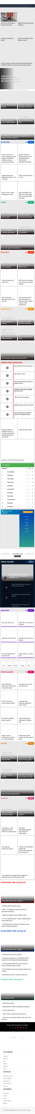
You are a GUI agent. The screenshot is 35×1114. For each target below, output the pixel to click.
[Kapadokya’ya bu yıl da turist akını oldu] (26, 710)
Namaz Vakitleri (7, 1111)
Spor (4, 1093)
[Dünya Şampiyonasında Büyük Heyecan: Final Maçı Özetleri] (7, 425)
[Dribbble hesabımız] (23, 1060)
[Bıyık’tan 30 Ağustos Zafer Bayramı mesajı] (26, 39)
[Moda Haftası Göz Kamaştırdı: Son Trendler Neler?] (6, 635)
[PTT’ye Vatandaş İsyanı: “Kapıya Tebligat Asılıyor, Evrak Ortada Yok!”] (26, 131)
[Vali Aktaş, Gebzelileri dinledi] (9, 39)
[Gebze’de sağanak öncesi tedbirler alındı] (9, 131)
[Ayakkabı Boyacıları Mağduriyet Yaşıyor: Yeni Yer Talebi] (9, 176)
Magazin (5, 1098)
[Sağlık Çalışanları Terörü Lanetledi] (7, 417)
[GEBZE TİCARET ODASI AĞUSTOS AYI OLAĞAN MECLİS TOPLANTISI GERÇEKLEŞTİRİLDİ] (26, 156)
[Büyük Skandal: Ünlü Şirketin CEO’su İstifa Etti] (6, 627)
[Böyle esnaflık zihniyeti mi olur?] (26, 176)
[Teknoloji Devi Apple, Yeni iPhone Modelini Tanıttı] (7, 394)
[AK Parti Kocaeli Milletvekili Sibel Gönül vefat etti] (9, 298)
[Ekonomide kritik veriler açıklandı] (7, 378)
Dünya (5, 1101)
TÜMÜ (30, 149)
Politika (5, 1096)
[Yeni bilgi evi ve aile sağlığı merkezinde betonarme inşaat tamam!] (9, 854)
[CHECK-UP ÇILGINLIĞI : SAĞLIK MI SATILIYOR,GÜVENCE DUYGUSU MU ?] (26, 873)
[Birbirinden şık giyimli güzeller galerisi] (9, 744)
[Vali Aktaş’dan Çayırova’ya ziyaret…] (9, 873)
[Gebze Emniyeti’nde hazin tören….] (9, 281)
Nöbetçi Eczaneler (8, 1108)
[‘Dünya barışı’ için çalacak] (7, 409)
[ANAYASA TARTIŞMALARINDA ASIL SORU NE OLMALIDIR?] (26, 854)
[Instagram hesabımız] (15, 1060)
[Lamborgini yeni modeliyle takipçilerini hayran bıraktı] (26, 727)
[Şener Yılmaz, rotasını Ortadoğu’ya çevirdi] (9, 193)
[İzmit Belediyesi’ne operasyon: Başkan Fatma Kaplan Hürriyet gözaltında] (17, 146)
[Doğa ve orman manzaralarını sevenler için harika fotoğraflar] (9, 761)
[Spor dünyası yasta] (7, 386)
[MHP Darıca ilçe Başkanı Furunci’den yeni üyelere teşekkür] (26, 281)
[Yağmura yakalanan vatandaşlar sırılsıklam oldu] (26, 744)
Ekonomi (5, 1091)
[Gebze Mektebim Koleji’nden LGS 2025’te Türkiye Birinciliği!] (9, 710)
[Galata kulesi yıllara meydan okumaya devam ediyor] (26, 761)
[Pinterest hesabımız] (20, 1060)
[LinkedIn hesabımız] (26, 1060)
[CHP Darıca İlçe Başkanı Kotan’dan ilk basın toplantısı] (9, 24)
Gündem (5, 1088)
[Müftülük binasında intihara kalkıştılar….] (26, 24)
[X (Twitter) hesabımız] (12, 1060)
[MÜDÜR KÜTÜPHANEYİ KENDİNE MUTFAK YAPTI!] (7, 401)
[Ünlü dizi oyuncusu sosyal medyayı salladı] (9, 727)
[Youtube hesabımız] (18, 1060)
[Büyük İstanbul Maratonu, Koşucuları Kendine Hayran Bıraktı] (6, 620)
